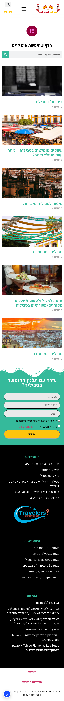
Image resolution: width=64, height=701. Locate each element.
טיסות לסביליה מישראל (42, 204)
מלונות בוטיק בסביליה (46, 548)
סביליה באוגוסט (49, 470)
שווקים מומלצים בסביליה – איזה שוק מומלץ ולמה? (34, 153)
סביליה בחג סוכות (47, 252)
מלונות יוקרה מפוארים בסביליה (40, 577)
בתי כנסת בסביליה (48, 476)
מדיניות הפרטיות (28, 426)
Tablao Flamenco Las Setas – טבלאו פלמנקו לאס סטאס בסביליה (35, 647)
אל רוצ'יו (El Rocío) (47, 603)
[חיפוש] (5, 54)
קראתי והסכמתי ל (38, 426)
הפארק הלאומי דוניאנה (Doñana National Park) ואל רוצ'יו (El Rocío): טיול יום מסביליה (33, 611)
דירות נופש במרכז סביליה (44, 571)
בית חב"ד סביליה (48, 102)
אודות (32, 672)
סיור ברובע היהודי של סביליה (42, 464)
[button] (24, 9)
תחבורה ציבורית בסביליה (44, 498)
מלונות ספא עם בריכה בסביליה (41, 560)
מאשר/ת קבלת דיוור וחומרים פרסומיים (36, 421)
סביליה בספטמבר (47, 354)
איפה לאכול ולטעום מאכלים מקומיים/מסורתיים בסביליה (38, 303)
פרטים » (57, 106)
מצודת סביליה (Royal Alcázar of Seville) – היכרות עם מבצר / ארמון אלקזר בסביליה (33, 621)
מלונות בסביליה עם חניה (45, 554)
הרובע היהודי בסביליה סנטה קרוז (39, 629)
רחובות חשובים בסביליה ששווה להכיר (36, 492)
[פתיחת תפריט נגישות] (7, 694)
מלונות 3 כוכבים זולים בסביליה (41, 565)
